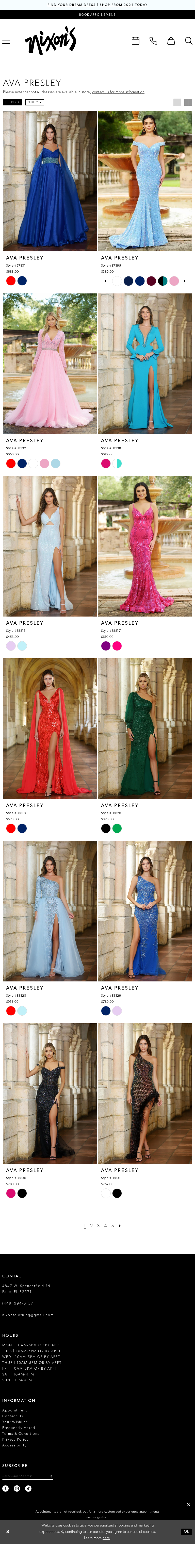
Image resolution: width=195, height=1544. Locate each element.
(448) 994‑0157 (17, 1304)
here (106, 1538)
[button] (171, 40)
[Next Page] (120, 1226)
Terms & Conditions (20, 1434)
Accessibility (14, 1445)
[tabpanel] (117, 281)
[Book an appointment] (135, 40)
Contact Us (12, 1416)
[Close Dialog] (7, 1532)
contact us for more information (118, 92)
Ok (186, 1532)
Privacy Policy (15, 1440)
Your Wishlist (14, 1422)
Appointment (14, 1410)
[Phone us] (153, 40)
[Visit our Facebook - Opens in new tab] (5, 1488)
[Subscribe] (51, 1476)
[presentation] (50, 181)
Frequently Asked (18, 1428)
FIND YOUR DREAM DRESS (71, 5)
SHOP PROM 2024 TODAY (124, 5)
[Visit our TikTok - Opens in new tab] (28, 1488)
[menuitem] (135, 40)
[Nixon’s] (50, 40)
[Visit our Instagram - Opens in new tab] (17, 1488)
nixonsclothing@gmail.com (28, 1315)
